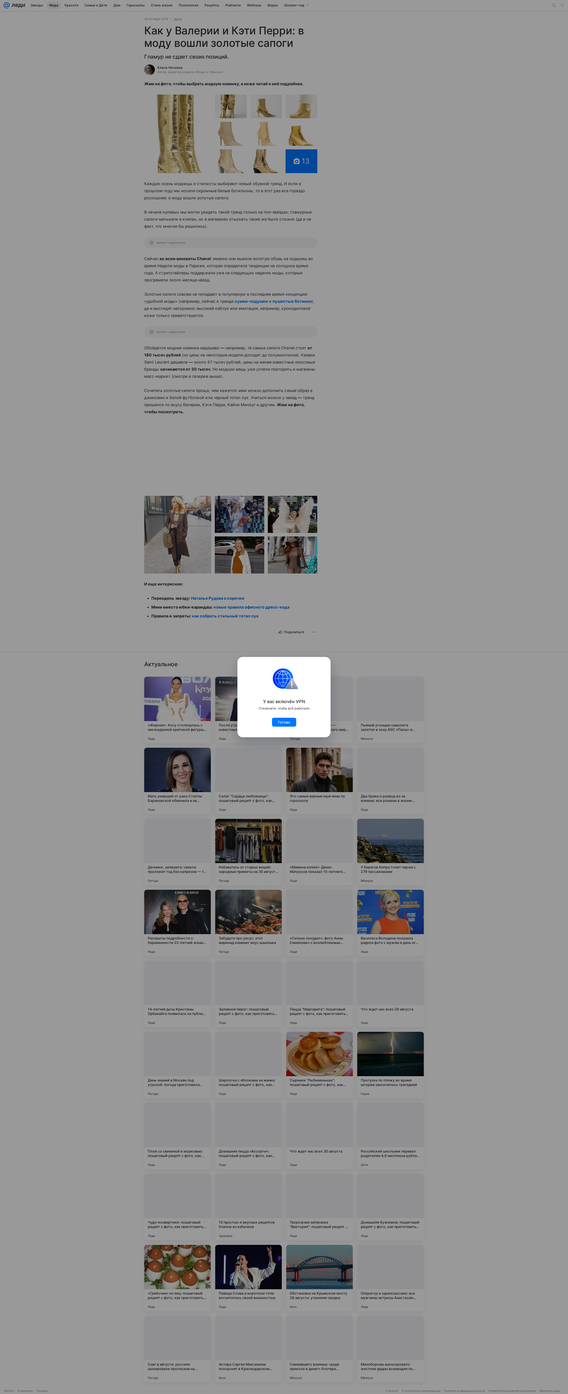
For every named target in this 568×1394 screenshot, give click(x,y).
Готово (284, 722)
